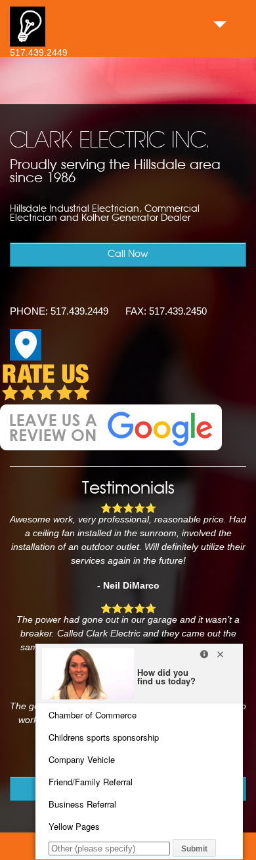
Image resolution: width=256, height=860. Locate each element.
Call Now (128, 254)
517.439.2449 (39, 52)
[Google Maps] (25, 357)
